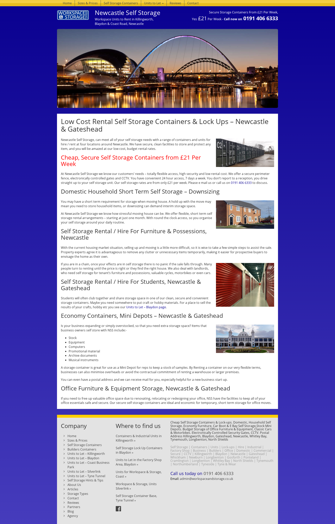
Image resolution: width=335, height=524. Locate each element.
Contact (193, 3)
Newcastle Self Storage (127, 12)
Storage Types (77, 494)
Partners (73, 507)
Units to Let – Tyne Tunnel (86, 476)
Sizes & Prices (88, 3)
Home (67, 3)
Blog (70, 511)
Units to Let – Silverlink (83, 471)
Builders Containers (81, 449)
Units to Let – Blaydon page (146, 307)
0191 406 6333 (260, 18)
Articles (72, 489)
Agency (72, 516)
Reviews (175, 3)
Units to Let (153, 3)
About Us (74, 485)
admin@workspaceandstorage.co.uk (206, 479)
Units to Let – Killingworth (86, 454)
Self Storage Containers (121, 3)
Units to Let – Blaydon (83, 458)
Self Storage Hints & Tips (85, 480)
